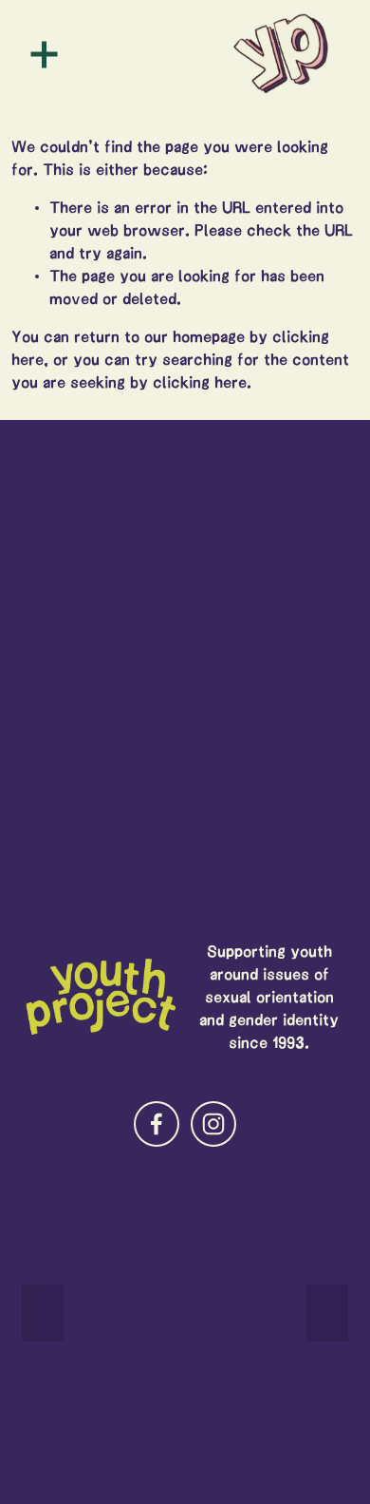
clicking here (200, 382)
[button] (43, 1313)
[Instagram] (213, 1124)
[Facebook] (156, 1124)
